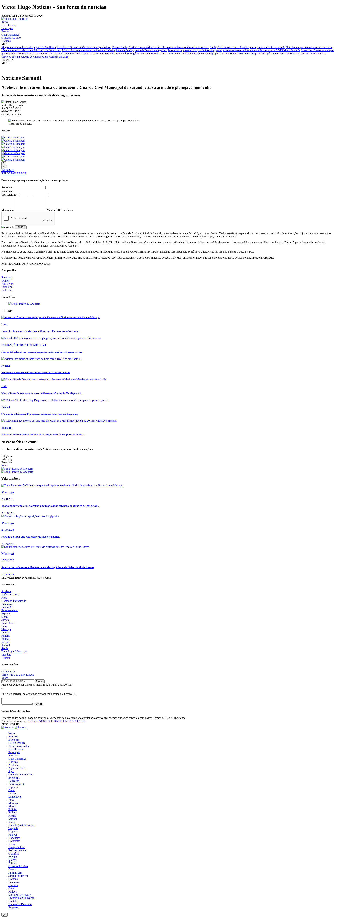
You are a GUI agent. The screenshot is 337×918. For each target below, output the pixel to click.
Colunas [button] (13, 878)
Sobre (4, 677)
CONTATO (8, 671)
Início (4, 21)
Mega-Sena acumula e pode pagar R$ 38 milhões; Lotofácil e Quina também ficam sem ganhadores (56, 47)
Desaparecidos (16, 847)
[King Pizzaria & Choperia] (24, 303)
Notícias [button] (13, 761)
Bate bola (13, 739)
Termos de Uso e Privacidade (17, 674)
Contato (12, 901)
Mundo (5, 632)
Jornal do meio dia (18, 746)
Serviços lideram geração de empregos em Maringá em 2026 (34, 56)
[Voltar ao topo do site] (2, 688)
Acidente (6, 591)
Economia (7, 604)
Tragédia (6, 654)
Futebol (12, 834)
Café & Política (16, 742)
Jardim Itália (15, 872)
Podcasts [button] (13, 736)
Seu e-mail (7, 190)
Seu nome (6, 187)
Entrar (4, 465)
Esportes (6, 613)
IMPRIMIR (7, 170)
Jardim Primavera (18, 875)
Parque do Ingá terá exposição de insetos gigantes (195, 50)
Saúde (4, 648)
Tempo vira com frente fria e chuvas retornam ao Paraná (95, 53)
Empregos (7, 28)
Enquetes (13, 907)
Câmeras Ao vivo (11, 37)
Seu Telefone (8, 194)
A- (4, 163)
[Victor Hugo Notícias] (14, 18)
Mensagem (7, 209)
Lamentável (7, 622)
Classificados (8, 25)
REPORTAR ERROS (13, 173)
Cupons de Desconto (20, 904)
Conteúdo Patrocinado (13, 600)
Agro (4, 597)
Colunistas (14, 840)
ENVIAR (20, 227)
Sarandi (5, 645)
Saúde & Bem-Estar (19, 894)
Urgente (5, 657)
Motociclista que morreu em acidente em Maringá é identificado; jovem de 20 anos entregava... (114, 50)
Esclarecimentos (17, 850)
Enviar (38, 704)
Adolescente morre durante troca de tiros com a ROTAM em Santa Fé (261, 50)
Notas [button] (11, 844)
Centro (12, 869)
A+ (4, 167)
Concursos (14, 837)
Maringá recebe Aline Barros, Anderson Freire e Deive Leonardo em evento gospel (173, 53)
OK (4, 914)
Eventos (12, 856)
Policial (5, 635)
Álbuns (12, 863)
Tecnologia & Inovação (14, 651)
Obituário (13, 853)
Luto (4, 626)
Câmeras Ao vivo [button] (18, 866)
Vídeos (12, 859)
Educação (6, 607)
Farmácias (7, 31)
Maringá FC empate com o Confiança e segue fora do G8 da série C (247, 47)
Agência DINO (10, 594)
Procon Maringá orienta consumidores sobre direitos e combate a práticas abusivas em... (160, 47)
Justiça (5, 619)
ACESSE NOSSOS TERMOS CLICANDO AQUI (57, 721)
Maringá (6, 629)
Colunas (6, 40)
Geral (4, 616)
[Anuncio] (14, 727)
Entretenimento (9, 610)
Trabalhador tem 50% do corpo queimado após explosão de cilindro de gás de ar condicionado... (272, 53)
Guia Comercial (10, 34)
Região (5, 641)
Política (5, 638)
